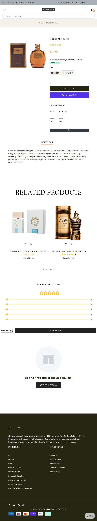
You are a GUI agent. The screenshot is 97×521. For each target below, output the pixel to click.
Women (11, 459)
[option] (28, 235)
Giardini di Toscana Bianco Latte (28, 251)
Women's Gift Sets (15, 467)
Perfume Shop (44, 509)
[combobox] (48, 16)
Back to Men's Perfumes (50, 285)
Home (40, 23)
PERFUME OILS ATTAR (17, 480)
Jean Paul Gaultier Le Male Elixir (68, 251)
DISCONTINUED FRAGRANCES (20, 488)
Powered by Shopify (58, 509)
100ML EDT (68, 73)
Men (10, 463)
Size (51, 68)
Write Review (55, 330)
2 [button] (45, 269)
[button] (69, 254)
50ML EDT (55, 73)
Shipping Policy (55, 459)
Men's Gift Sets (14, 472)
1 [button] (43, 269)
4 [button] (51, 269)
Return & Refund (56, 463)
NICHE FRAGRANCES (16, 484)
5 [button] (53, 269)
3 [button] (48, 269)
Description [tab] (47, 142)
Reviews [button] (7, 330)
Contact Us (54, 455)
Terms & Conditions (57, 467)
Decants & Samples (15, 476)
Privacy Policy (55, 472)
